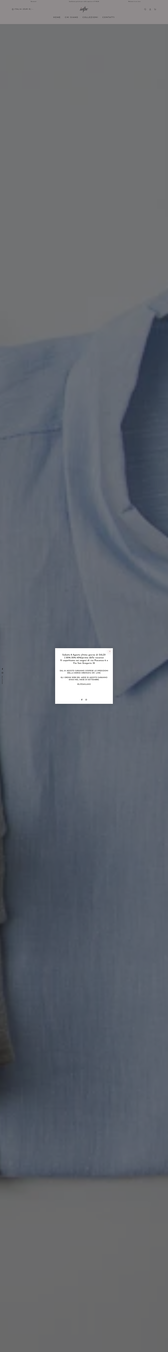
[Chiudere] (110, 651)
